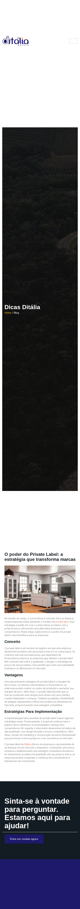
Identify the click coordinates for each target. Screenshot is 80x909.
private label (61, 621)
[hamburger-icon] (73, 41)
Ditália (27, 744)
